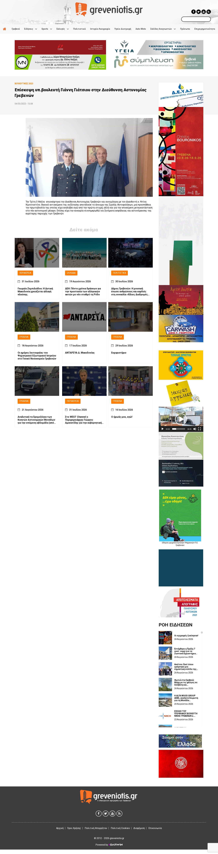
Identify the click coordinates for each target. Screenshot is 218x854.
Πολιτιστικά (119, 273)
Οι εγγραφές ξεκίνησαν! (186, 635)
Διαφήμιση (139, 828)
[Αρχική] (5, 29)
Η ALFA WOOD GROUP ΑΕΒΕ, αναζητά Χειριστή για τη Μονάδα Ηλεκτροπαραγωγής (186, 698)
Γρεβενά (23, 337)
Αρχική (60, 828)
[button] (181, 419)
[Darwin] (115, 845)
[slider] (178, 429)
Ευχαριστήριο (118, 352)
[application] (181, 419)
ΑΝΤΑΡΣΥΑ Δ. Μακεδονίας (80, 352)
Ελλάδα (71, 273)
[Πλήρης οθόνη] (199, 428)
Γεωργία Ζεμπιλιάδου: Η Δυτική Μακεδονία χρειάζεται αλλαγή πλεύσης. (35, 291)
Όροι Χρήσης (74, 828)
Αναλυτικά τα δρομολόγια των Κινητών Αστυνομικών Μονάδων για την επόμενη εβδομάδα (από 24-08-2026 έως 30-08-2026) (36, 419)
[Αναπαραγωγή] (162, 428)
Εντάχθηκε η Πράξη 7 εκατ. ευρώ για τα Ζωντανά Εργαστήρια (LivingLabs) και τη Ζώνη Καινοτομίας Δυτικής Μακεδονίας (185, 651)
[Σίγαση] (194, 428)
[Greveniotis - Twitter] (198, 11)
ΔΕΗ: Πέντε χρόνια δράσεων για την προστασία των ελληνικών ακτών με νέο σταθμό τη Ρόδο (83, 291)
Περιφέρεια (25, 273)
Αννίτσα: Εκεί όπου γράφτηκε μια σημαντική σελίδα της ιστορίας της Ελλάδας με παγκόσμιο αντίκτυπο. (185, 666)
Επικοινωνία (155, 828)
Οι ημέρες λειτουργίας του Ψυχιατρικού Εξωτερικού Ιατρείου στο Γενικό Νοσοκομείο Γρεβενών (37, 355)
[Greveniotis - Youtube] (203, 11)
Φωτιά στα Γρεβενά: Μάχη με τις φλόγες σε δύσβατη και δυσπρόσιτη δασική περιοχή (185, 682)
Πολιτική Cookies (120, 828)
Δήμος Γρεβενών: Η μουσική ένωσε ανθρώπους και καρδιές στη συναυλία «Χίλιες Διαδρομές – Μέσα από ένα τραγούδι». (130, 291)
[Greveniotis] (109, 9)
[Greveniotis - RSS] (208, 11)
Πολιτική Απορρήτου (96, 828)
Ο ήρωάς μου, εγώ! (121, 416)
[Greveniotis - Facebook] (193, 11)
